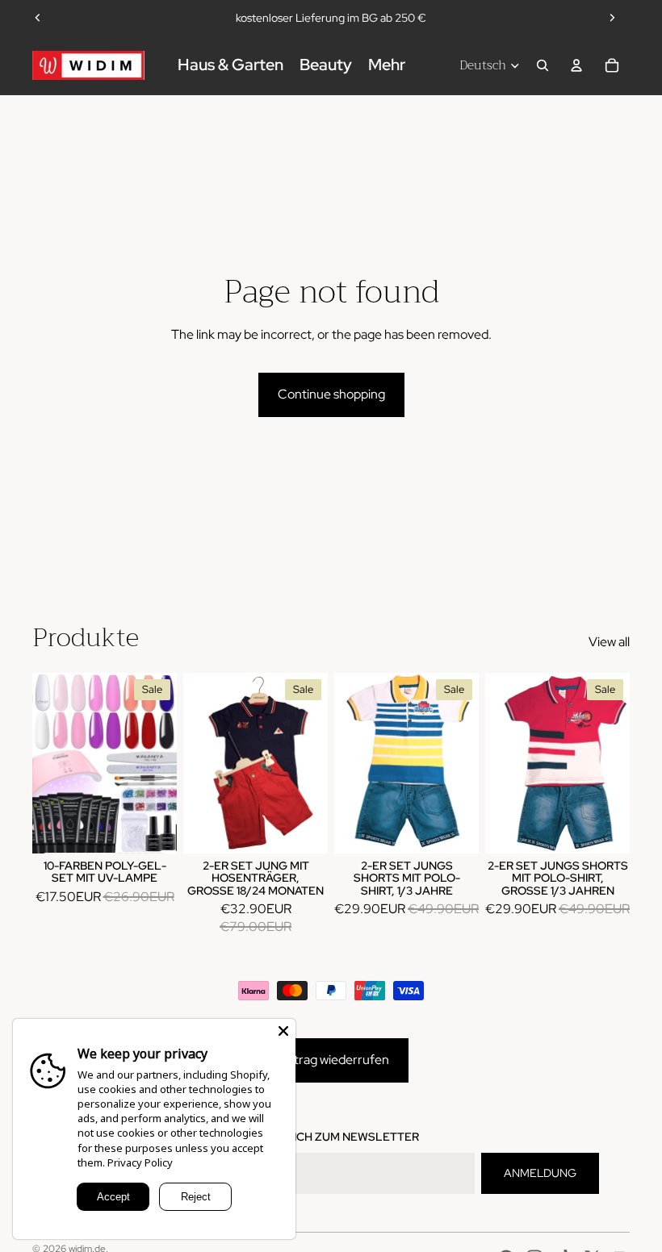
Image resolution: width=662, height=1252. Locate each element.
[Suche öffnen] (542, 65)
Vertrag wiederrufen (331, 1059)
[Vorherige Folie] (38, 17)
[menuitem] (386, 65)
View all (609, 641)
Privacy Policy (140, 1162)
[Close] (283, 1031)
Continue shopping (331, 394)
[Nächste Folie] (612, 17)
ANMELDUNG (540, 1173)
